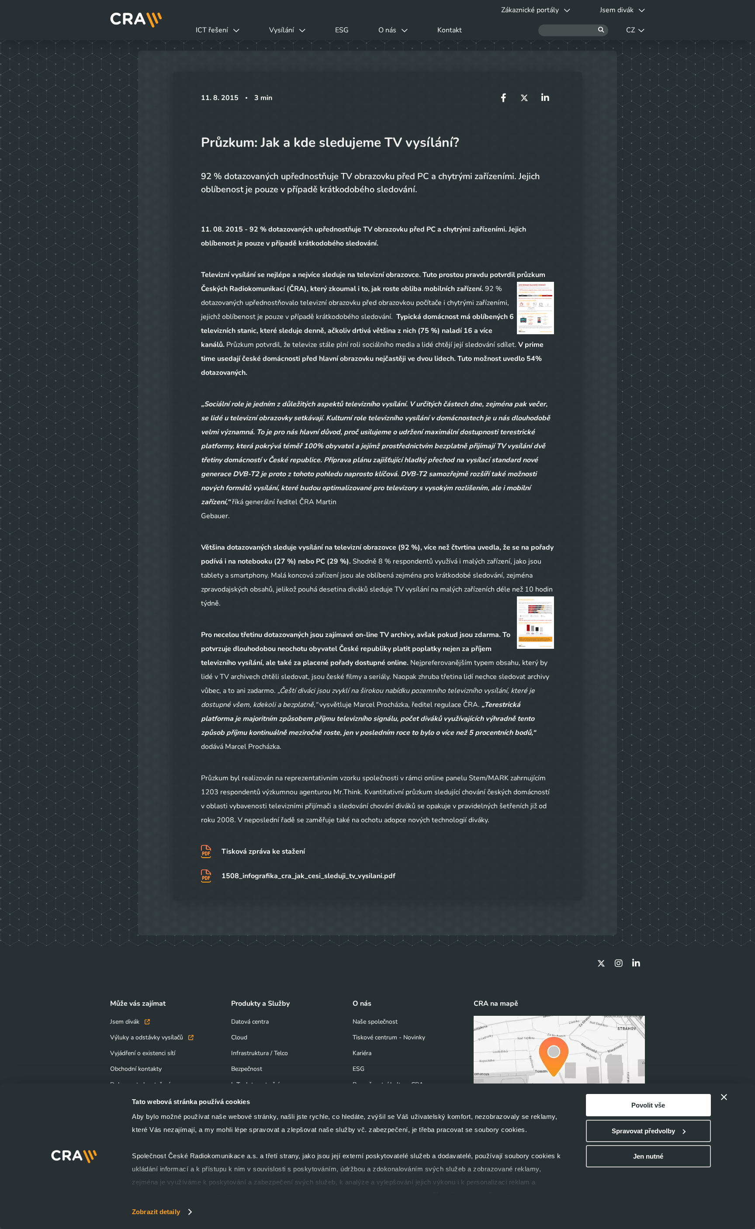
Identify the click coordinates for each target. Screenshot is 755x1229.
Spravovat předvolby (643, 1131)
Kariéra (362, 1053)
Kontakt (449, 30)
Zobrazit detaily (156, 1211)
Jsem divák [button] (617, 10)
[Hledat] (573, 30)
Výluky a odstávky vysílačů (147, 1037)
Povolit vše (648, 1105)
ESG (342, 30)
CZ (630, 30)
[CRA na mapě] (559, 1063)
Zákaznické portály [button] (530, 10)
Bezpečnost (246, 1069)
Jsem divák (125, 1022)
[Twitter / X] (601, 963)
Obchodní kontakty (136, 1069)
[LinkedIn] (636, 963)
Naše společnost (375, 1022)
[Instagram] (618, 963)
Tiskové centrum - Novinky (389, 1037)
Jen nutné (648, 1156)
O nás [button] (387, 30)
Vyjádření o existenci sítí (142, 1053)
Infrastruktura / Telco (259, 1053)
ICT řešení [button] (212, 30)
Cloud (239, 1037)
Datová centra (250, 1022)
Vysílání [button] (281, 30)
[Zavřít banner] (724, 1097)
